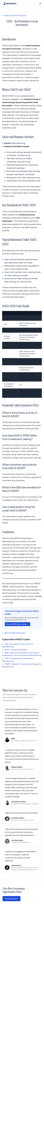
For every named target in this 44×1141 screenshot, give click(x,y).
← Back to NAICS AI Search (14, 15)
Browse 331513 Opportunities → (17, 624)
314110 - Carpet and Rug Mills (15, 650)
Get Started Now (11, 899)
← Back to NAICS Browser (13, 633)
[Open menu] (40, 3)
